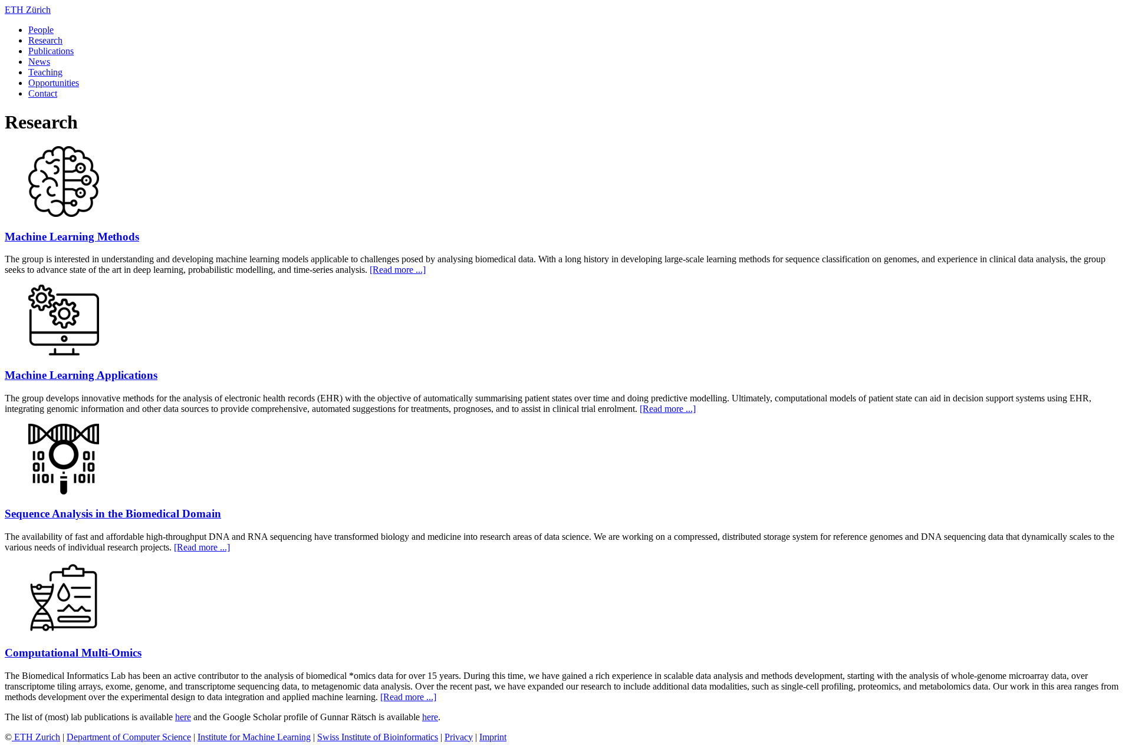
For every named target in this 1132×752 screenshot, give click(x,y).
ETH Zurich (36, 737)
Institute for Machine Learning (254, 737)
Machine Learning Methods (72, 236)
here (183, 717)
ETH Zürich (28, 10)
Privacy (459, 737)
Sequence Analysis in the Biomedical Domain (113, 513)
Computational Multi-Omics (73, 653)
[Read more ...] (398, 270)
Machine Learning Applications (81, 375)
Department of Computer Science (129, 737)
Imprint (492, 737)
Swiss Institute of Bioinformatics (377, 737)
